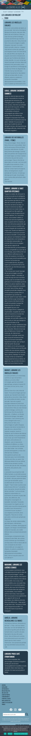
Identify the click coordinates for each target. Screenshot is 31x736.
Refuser (10, 733)
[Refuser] (29, 730)
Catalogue (10, 11)
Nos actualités (6, 691)
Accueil (5, 11)
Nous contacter (6, 701)
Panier (3, 704)
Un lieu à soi (5, 693)
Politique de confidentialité (20, 733)
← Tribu (5, 18)
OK (5, 733)
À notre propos (6, 695)
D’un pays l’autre (6, 699)
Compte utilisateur (7, 702)
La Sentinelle (17, 11)
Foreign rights (6, 697)
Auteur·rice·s (5, 689)
